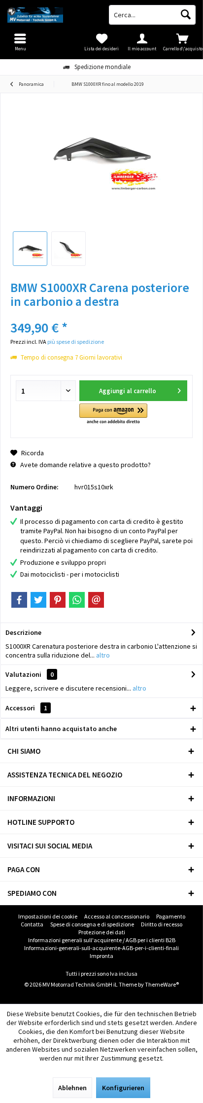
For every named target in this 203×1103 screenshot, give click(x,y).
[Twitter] (38, 600)
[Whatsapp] (77, 600)
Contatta (32, 924)
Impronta (101, 955)
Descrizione (23, 632)
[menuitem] (183, 42)
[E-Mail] (96, 600)
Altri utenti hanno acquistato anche (61, 728)
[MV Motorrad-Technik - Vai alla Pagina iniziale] (50, 15)
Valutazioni (23, 674)
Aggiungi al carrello (127, 391)
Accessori (26, 707)
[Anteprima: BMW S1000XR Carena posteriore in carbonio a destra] (30, 248)
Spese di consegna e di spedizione (92, 924)
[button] (113, 415)
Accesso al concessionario (116, 916)
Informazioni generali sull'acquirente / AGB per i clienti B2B (101, 940)
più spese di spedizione (75, 341)
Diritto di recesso (161, 924)
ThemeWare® (162, 984)
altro (102, 655)
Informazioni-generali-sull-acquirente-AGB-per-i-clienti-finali (101, 948)
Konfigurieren (123, 1087)
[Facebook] (19, 600)
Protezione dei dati (101, 932)
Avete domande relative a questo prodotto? (85, 464)
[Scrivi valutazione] (101, 314)
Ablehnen (72, 1087)
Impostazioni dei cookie (47, 916)
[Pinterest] (58, 600)
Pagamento (170, 916)
